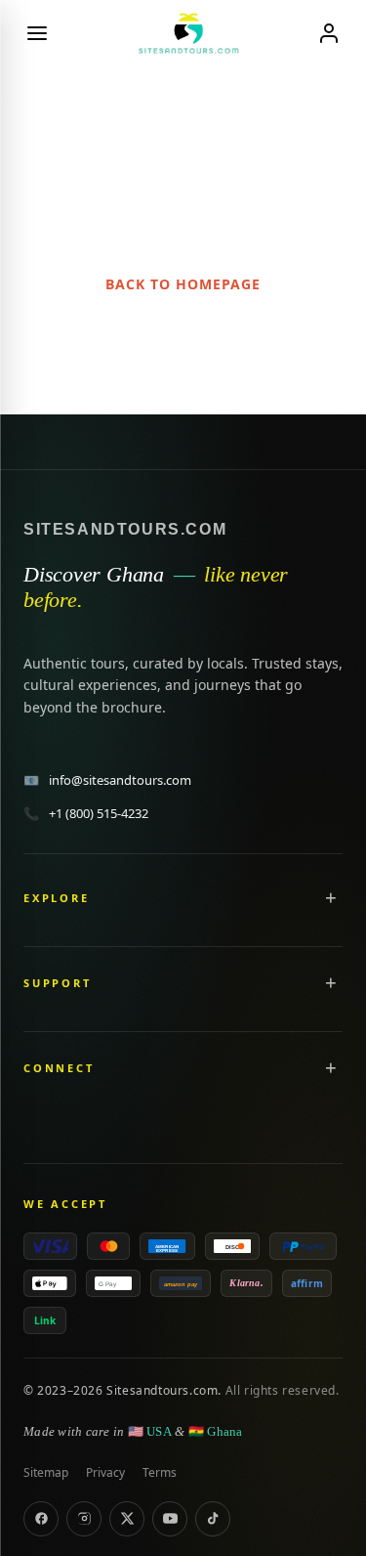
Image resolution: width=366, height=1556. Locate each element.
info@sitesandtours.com (107, 780)
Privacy (105, 1472)
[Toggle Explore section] (331, 897)
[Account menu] (328, 33)
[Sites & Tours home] (182, 33)
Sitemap (45, 1472)
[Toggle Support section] (331, 982)
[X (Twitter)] (126, 1518)
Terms (159, 1472)
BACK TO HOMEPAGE (183, 284)
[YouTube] (169, 1518)
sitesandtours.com (124, 529)
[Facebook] (41, 1518)
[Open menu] (37, 33)
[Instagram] (84, 1518)
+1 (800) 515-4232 (85, 813)
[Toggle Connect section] (331, 1067)
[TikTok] (212, 1518)
